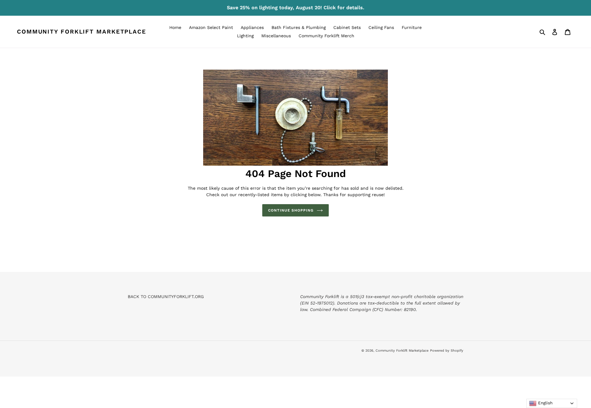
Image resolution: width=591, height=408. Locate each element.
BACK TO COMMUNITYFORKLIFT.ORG (166, 296)
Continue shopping (291, 210)
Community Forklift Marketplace (81, 31)
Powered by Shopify (446, 351)
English (545, 403)
